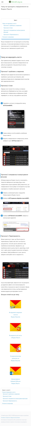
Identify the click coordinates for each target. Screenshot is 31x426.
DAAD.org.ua (16, 2)
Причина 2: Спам (8, 27)
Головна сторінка (5, 417)
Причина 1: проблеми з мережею (12, 25)
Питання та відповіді (8, 37)
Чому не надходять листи (9, 23)
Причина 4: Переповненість (11, 34)
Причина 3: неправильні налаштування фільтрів (15, 398)
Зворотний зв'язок (15, 417)
